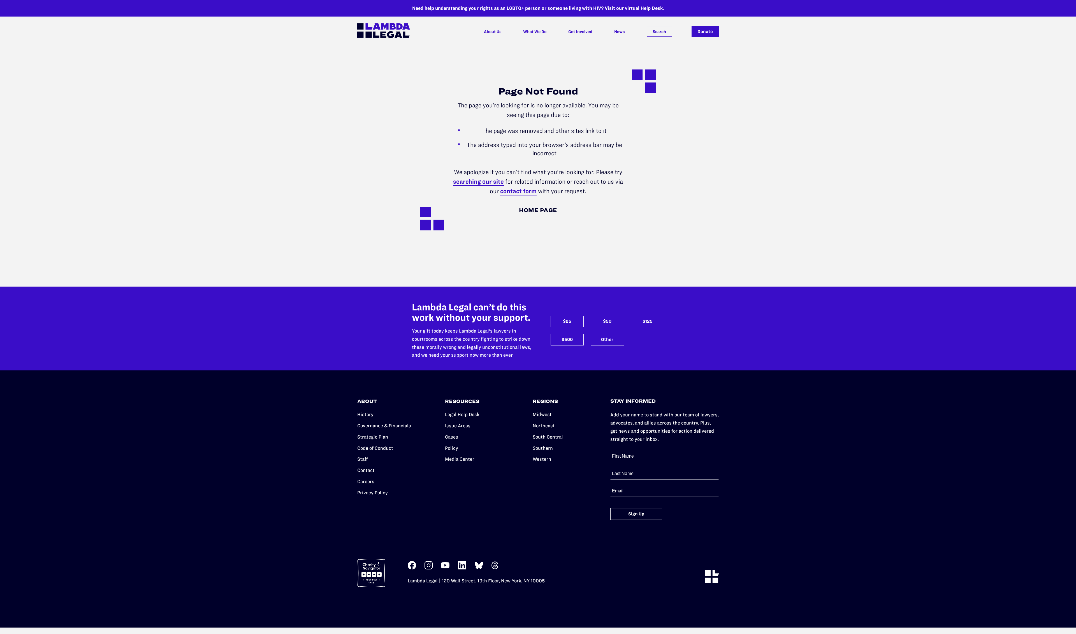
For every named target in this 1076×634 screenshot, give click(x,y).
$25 (567, 321)
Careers (365, 481)
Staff (362, 459)
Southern (543, 448)
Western (542, 459)
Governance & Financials (384, 425)
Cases (451, 436)
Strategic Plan (372, 436)
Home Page (538, 210)
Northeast (544, 425)
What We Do (534, 31)
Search (659, 31)
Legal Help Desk (462, 414)
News (619, 31)
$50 (607, 321)
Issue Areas (457, 425)
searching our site (478, 181)
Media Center (459, 459)
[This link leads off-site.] (412, 568)
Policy (451, 448)
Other (607, 339)
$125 (648, 321)
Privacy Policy (372, 492)
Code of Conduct (375, 448)
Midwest (542, 414)
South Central (548, 436)
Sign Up (636, 513)
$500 (567, 339)
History (365, 414)
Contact (366, 470)
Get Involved (580, 31)
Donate (705, 31)
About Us (493, 31)
